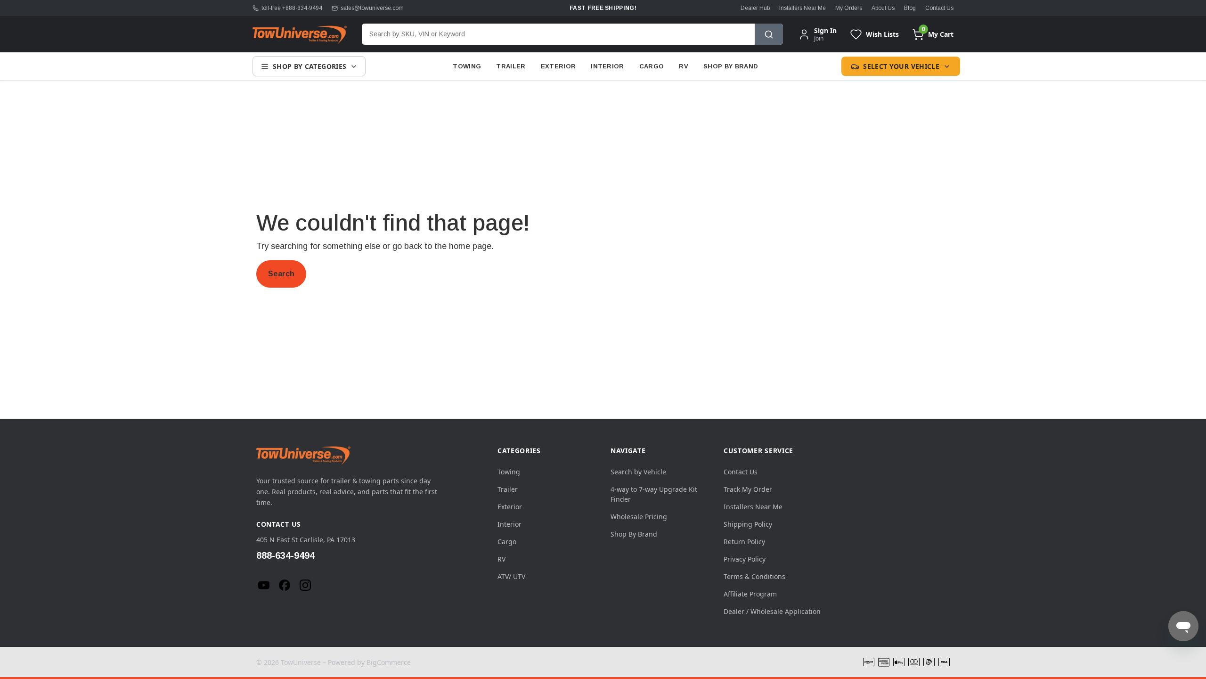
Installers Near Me (802, 8)
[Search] (769, 34)
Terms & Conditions (754, 576)
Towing (467, 66)
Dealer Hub (755, 8)
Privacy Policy (745, 559)
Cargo (651, 66)
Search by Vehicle (638, 471)
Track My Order (748, 489)
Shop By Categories (309, 66)
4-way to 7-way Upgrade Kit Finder (654, 494)
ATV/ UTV (511, 576)
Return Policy (744, 541)
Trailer (510, 66)
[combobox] (558, 34)
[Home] (300, 34)
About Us (883, 8)
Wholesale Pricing (639, 516)
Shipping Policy (748, 524)
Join (818, 38)
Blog (910, 8)
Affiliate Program (750, 593)
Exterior (558, 66)
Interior (607, 66)
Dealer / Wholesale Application (772, 611)
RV (683, 66)
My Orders (848, 8)
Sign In (825, 30)
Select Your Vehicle (901, 66)
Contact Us (939, 8)
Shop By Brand (730, 66)
